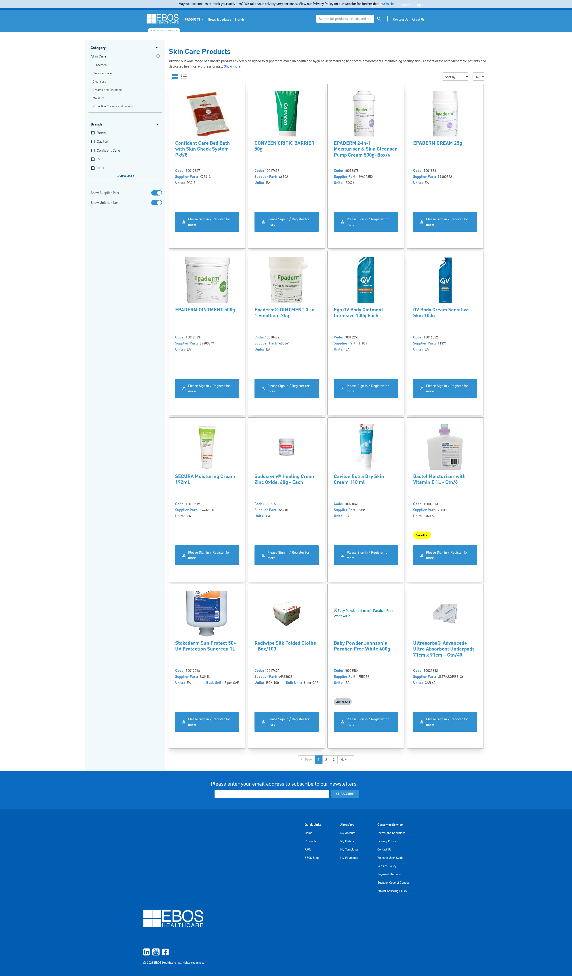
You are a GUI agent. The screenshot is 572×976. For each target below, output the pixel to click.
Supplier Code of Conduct (393, 883)
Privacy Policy (386, 841)
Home (308, 833)
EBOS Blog (312, 858)
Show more (232, 66)
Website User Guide (390, 858)
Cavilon (102, 142)
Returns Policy (386, 866)
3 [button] (334, 759)
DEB (100, 168)
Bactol (102, 133)
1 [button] (319, 759)
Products (310, 841)
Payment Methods (389, 874)
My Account (347, 833)
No (392, 4)
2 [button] (326, 759)
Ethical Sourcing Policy (392, 891)
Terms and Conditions (391, 833)
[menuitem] (194, 19)
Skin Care (98, 56)
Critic (101, 159)
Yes (386, 4)
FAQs (308, 850)
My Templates (349, 850)
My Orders (347, 841)
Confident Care (108, 151)
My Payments (349, 858)
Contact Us (384, 850)
